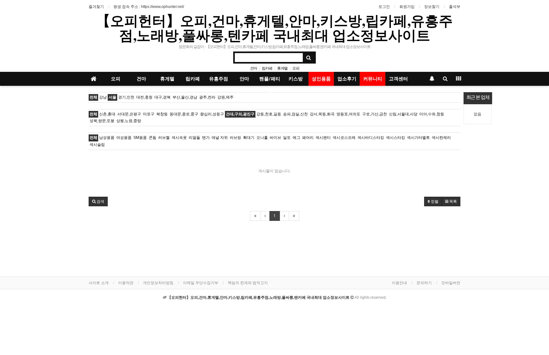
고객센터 (398, 79)
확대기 (248, 137)
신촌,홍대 (107, 114)
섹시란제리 (441, 137)
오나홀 (262, 137)
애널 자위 (220, 137)
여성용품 (124, 137)
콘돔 (152, 137)
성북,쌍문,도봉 (102, 121)
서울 (112, 97)
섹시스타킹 (395, 137)
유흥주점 (218, 79)
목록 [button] (452, 201)
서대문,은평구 (129, 114)
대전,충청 (144, 97)
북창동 (162, 114)
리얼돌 (194, 137)
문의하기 (424, 283)
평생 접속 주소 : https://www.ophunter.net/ (148, 6)
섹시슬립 (97, 144)
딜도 (287, 137)
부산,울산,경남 (185, 97)
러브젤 (164, 137)
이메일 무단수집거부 (200, 283)
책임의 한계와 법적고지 (248, 283)
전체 (93, 97)
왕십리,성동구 (212, 114)
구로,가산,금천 (374, 114)
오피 (295, 68)
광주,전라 (207, 97)
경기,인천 (126, 97)
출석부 (454, 6)
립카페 (267, 68)
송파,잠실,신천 (295, 114)
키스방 (295, 79)
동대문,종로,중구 (184, 114)
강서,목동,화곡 (322, 114)
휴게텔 (282, 68)
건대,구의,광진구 (240, 114)
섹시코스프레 (344, 137)
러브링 (235, 137)
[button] (98, 201)
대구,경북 (162, 97)
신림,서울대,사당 (403, 114)
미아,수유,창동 (431, 114)
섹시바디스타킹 (370, 137)
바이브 (275, 137)
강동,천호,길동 (268, 114)
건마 (253, 68)
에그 (296, 137)
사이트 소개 (99, 283)
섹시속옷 (179, 137)
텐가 (206, 137)
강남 (103, 97)
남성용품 (106, 137)
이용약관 (125, 283)
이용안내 (399, 283)
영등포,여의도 (348, 114)
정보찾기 (431, 6)
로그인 (384, 6)
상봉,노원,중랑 (128, 121)
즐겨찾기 (96, 6)
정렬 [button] (434, 201)
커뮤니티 (372, 79)
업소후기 (346, 79)
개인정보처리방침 (158, 283)
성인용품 (321, 79)
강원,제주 (225, 97)
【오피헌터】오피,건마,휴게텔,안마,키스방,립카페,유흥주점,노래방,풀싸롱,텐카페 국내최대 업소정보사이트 (274, 27)
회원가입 (407, 6)
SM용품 (140, 137)
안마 (244, 79)
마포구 (148, 114)
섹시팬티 (323, 137)
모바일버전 (450, 283)
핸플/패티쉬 (269, 81)
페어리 (308, 137)
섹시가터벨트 (418, 137)
